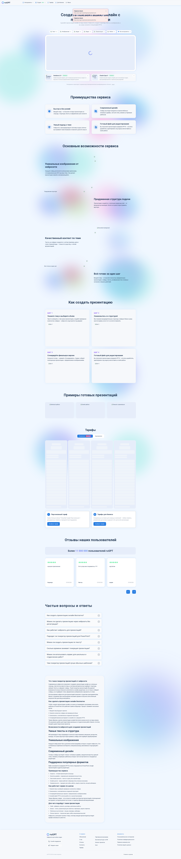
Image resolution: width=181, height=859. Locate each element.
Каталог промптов (100, 842)
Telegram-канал (54, 845)
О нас (80, 839)
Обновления (82, 837)
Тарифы (81, 847)
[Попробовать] (87, 76)
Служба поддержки (55, 841)
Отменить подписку (128, 854)
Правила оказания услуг (123, 842)
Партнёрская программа (101, 837)
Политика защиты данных (124, 845)
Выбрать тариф (53, 524)
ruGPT (7, 2)
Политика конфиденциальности (125, 839)
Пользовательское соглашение (125, 837)
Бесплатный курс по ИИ (101, 839)
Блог (96, 845)
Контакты (82, 845)
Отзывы (81, 842)
